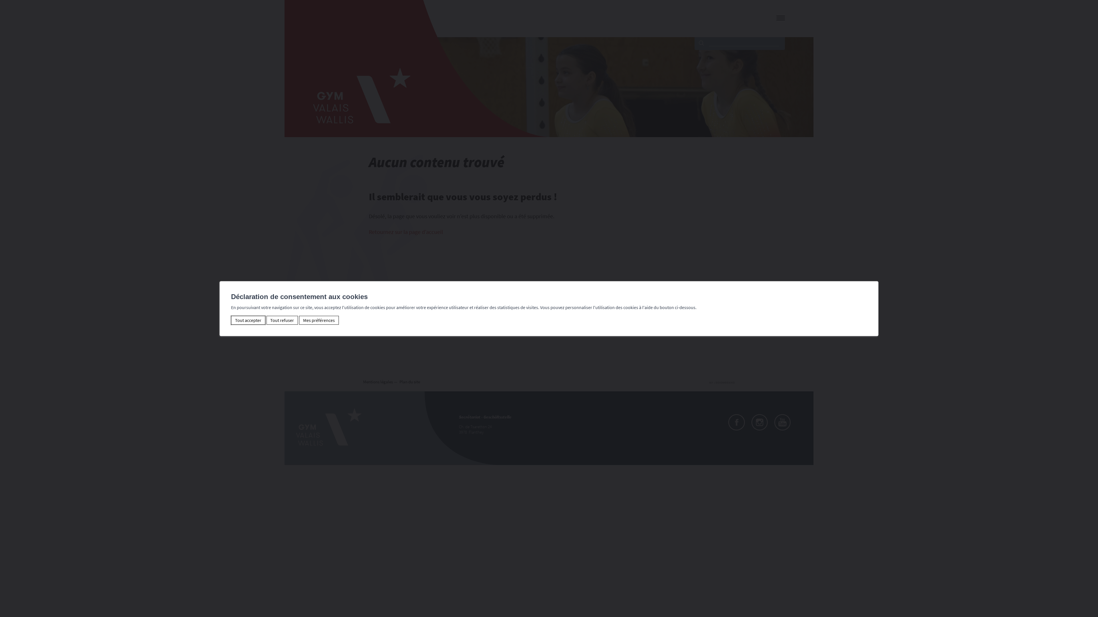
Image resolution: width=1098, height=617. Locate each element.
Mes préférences (319, 320)
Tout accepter (248, 320)
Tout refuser (282, 320)
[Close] (873, 275)
